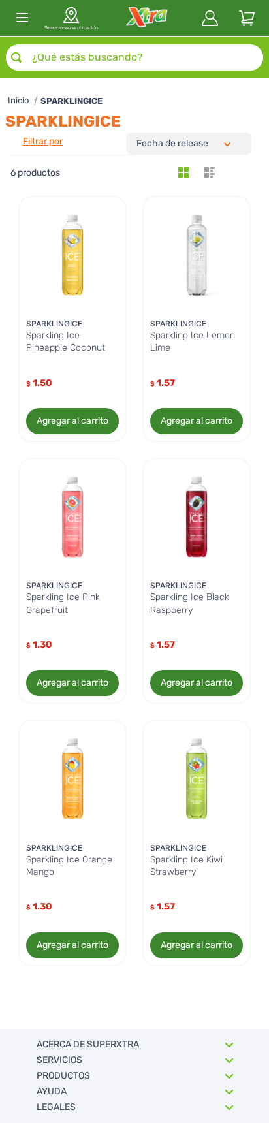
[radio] (183, 172)
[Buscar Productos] (16, 57)
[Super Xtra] (146, 18)
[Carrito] (246, 18)
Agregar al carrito (72, 420)
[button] (71, 18)
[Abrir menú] (22, 18)
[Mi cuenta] (210, 18)
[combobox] (134, 57)
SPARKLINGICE (71, 101)
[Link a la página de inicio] (18, 101)
